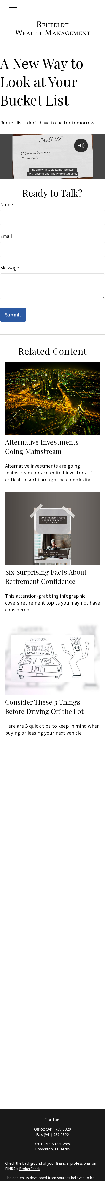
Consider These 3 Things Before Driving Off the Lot (44, 706)
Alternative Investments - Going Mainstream (44, 446)
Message (9, 268)
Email (6, 236)
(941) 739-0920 (58, 1129)
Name (6, 204)
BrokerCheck (29, 1168)
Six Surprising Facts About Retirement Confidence (46, 576)
